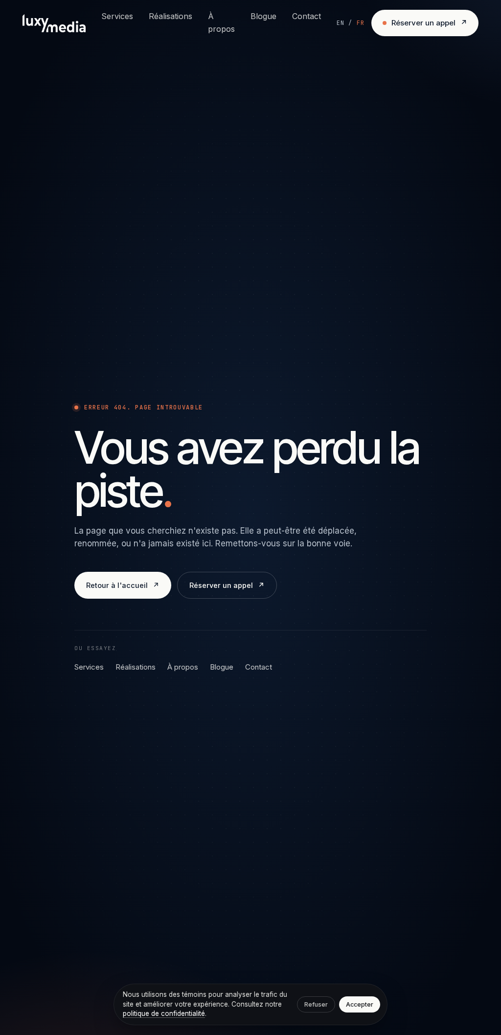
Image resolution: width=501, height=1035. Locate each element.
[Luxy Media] (54, 23)
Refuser (316, 1004)
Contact (306, 16)
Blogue (263, 16)
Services (117, 16)
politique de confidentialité (164, 1013)
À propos (221, 22)
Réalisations (170, 16)
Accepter (359, 1004)
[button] (350, 23)
